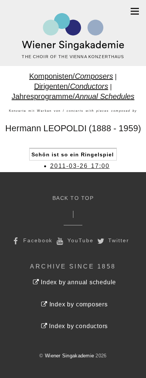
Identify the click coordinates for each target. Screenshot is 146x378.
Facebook (36, 240)
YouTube (79, 240)
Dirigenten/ (71, 86)
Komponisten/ (71, 76)
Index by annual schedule (77, 282)
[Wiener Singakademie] (73, 32)
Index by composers (78, 304)
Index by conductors (77, 326)
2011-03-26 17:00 (80, 166)
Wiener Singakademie (69, 355)
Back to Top (73, 198)
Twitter (117, 240)
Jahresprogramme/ (73, 96)
